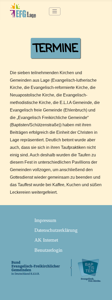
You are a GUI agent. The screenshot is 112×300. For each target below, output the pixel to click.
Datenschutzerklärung (56, 230)
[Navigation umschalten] (54, 11)
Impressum (45, 220)
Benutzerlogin (48, 250)
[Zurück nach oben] (102, 289)
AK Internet (46, 240)
